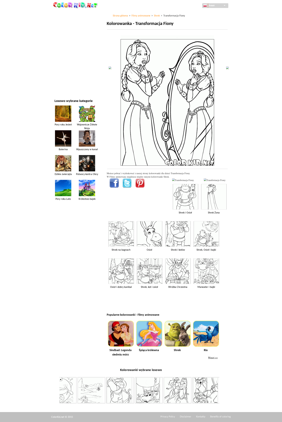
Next (221, 391)
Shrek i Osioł (185, 212)
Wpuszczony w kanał (87, 149)
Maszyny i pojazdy (64, 13)
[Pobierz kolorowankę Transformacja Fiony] (215, 180)
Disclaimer (185, 416)
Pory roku (60, 53)
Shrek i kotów (178, 250)
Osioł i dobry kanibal (121, 287)
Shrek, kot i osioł (149, 287)
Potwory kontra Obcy (87, 174)
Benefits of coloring (220, 416)
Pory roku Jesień (63, 124)
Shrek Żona (214, 212)
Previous (57, 391)
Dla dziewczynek (64, 46)
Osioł (149, 250)
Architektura (62, 26)
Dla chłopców (62, 60)
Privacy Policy (167, 416)
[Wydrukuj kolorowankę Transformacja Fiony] (183, 180)
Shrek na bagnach (121, 250)
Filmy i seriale (62, 80)
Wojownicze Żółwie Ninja (87, 126)
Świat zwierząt (63, 33)
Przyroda (60, 86)
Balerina (63, 149)
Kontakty (200, 416)
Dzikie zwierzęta (63, 174)
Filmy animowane (64, 39)
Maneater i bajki (206, 287)
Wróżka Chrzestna (177, 287)
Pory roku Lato (63, 199)
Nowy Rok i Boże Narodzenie (70, 73)
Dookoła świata (63, 19)
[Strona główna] (75, 5)
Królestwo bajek (87, 199)
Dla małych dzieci (64, 66)
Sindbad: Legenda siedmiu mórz (121, 352)
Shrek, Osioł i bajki (206, 250)
